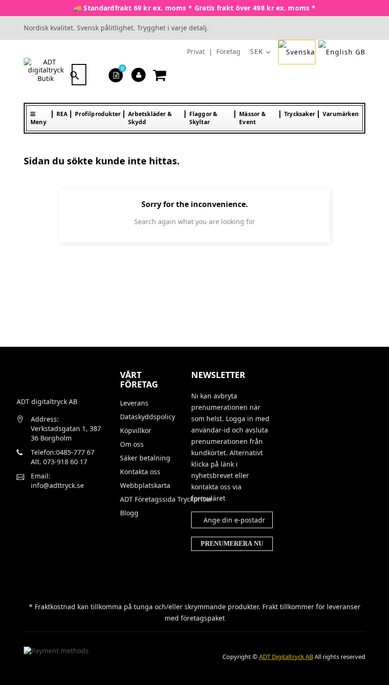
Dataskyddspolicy (147, 417)
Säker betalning (145, 458)
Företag (228, 51)
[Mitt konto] (138, 74)
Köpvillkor (135, 430)
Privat (196, 51)
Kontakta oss (140, 472)
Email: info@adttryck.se (57, 480)
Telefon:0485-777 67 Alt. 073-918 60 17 (62, 457)
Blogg (129, 513)
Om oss (132, 444)
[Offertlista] (116, 74)
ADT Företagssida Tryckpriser (148, 499)
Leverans (134, 403)
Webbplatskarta (145, 485)
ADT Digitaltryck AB (286, 656)
